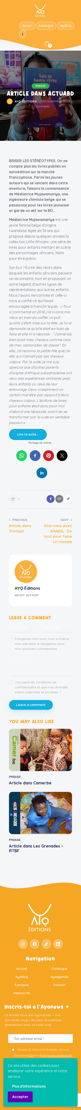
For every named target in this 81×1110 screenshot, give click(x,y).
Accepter (20, 1096)
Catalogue (60, 968)
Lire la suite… (27, 434)
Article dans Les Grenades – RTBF (36, 848)
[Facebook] (50, 499)
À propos (22, 985)
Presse (41, 86)
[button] (68, 499)
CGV (30, 1055)
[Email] (59, 499)
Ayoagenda (59, 977)
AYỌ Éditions (27, 588)
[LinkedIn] (58, 944)
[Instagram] (22, 944)
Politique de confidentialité (56, 1055)
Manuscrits (21, 993)
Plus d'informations (29, 1086)
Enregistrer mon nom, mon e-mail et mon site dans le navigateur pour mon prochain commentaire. (42, 644)
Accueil (21, 968)
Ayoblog (21, 977)
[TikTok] (46, 944)
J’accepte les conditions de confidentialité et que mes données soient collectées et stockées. (41, 687)
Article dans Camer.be (30, 783)
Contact (59, 985)
